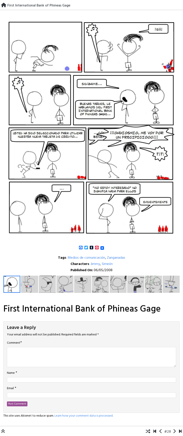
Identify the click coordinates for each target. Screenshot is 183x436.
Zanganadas (116, 258)
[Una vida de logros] (154, 432)
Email (10, 388)
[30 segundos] (180, 432)
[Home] (3, 5)
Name (11, 373)
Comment (13, 343)
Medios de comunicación (86, 258)
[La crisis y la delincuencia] (160, 432)
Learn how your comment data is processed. (83, 415)
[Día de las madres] (174, 432)
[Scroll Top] (3, 432)
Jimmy (95, 264)
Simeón (107, 264)
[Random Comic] (148, 432)
